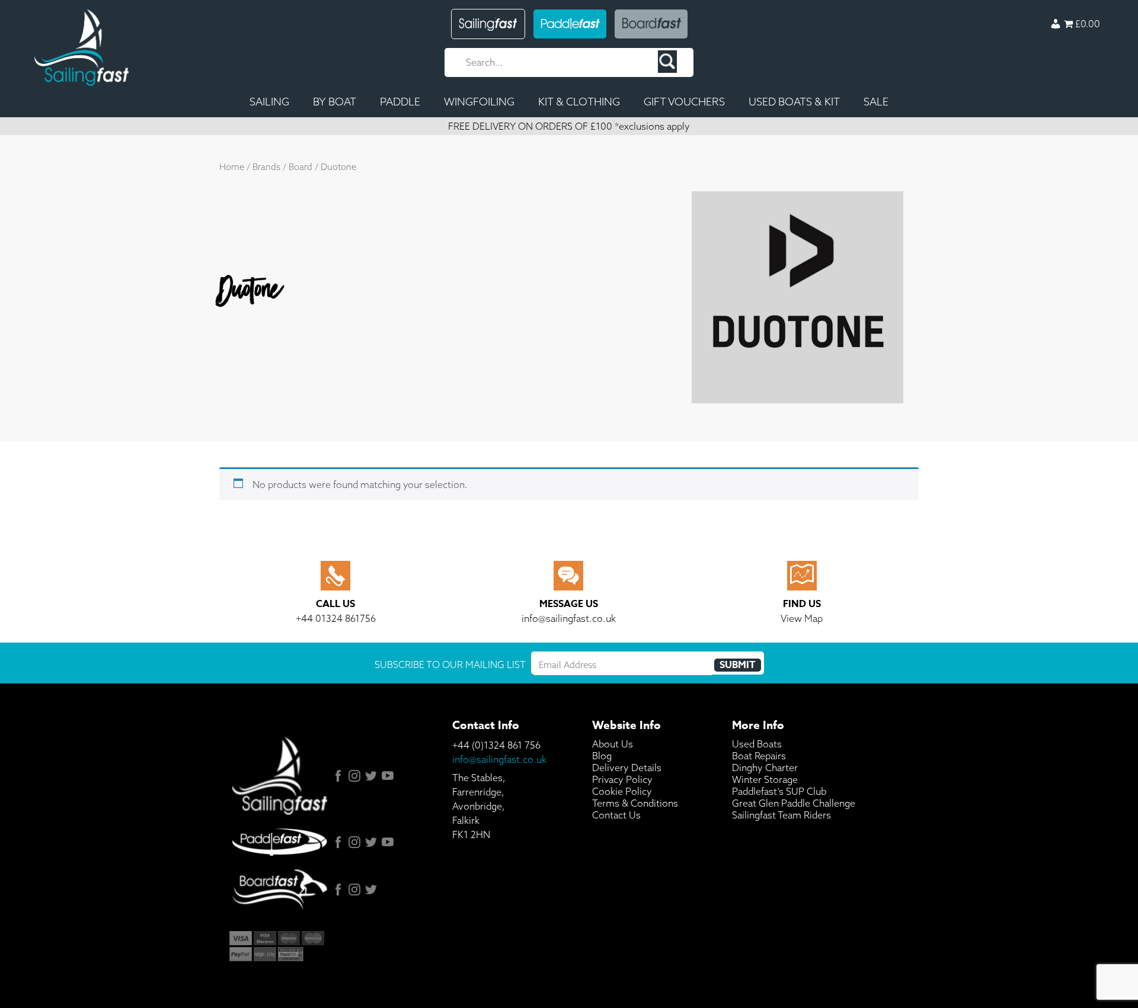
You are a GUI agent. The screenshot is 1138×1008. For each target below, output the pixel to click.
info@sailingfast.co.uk (499, 759)
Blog (602, 756)
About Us (612, 744)
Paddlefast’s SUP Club (779, 791)
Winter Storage (765, 779)
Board (300, 166)
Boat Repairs (759, 756)
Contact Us (616, 815)
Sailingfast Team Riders (781, 815)
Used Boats (757, 744)
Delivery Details (626, 767)
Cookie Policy (622, 791)
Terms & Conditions (635, 803)
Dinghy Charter (765, 767)
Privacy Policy (622, 779)
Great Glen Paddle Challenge (793, 803)
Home (231, 166)
